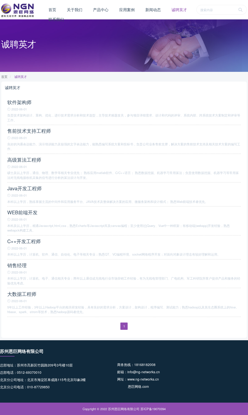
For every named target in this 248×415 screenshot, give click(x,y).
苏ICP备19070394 (153, 409)
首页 (52, 9)
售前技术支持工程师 (29, 130)
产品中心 (100, 9)
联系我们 (56, 19)
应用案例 (127, 9)
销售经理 (17, 265)
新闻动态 (153, 9)
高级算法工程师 (24, 159)
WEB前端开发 (22, 212)
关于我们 (74, 9)
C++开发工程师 (24, 241)
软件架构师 (19, 102)
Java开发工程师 (24, 188)
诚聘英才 (179, 9)
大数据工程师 (21, 293)
